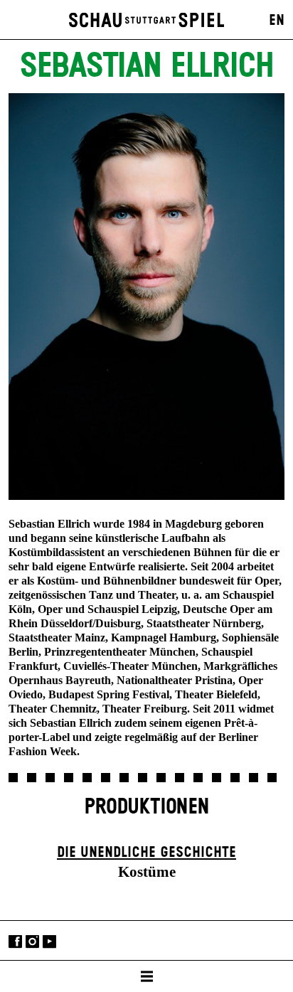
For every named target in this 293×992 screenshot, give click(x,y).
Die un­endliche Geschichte (146, 852)
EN (276, 20)
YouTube (49, 942)
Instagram (32, 942)
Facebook (15, 942)
